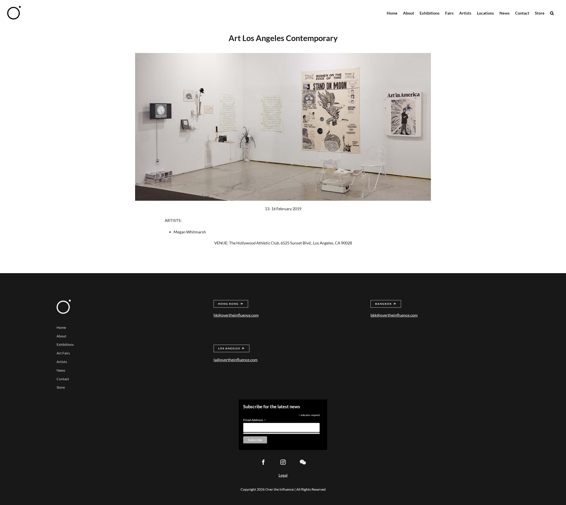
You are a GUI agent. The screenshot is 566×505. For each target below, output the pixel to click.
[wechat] (302, 462)
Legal (283, 475)
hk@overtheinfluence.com (236, 315)
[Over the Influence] (64, 301)
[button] (552, 12)
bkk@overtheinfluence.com (394, 315)
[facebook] (263, 462)
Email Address (254, 420)
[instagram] (283, 462)
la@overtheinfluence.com (236, 359)
